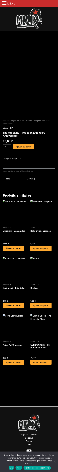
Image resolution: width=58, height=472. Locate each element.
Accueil (6, 121)
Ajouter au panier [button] (13, 248)
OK (11, 468)
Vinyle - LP (15, 121)
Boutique (29, 438)
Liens (29, 445)
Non (19, 468)
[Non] (54, 461)
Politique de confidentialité (37, 468)
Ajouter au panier (23, 147)
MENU (11, 3)
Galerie (29, 441)
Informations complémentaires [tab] (18, 171)
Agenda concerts (29, 434)
